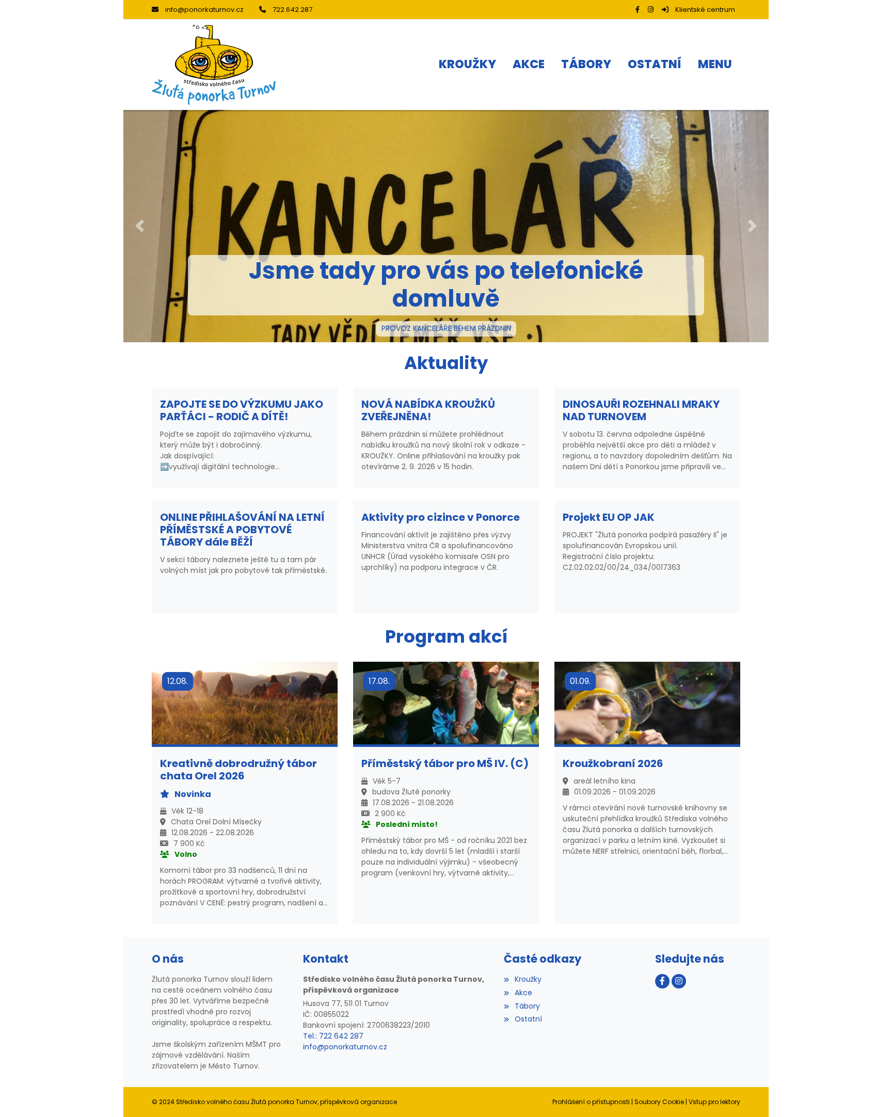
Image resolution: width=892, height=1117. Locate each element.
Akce (523, 992)
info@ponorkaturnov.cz (204, 9)
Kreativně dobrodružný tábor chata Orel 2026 (238, 769)
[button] (715, 65)
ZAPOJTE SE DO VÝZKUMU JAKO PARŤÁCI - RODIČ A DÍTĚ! (241, 410)
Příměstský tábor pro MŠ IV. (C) (445, 763)
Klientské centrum (705, 9)
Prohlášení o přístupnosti (591, 1101)
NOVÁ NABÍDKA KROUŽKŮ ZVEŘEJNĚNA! (428, 410)
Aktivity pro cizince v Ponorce (440, 517)
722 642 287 (292, 9)
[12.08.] (245, 702)
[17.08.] (446, 702)
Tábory (527, 1006)
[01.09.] (647, 702)
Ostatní (528, 1019)
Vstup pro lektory (714, 1101)
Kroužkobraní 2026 (613, 763)
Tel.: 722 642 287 (333, 1036)
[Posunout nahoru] (869, 1094)
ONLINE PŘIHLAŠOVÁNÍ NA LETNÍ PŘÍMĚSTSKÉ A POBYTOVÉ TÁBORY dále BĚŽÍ (242, 529)
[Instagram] (651, 9)
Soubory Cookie (659, 1101)
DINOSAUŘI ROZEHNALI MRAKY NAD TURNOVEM (641, 410)
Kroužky (528, 979)
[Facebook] (637, 9)
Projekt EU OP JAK (609, 517)
